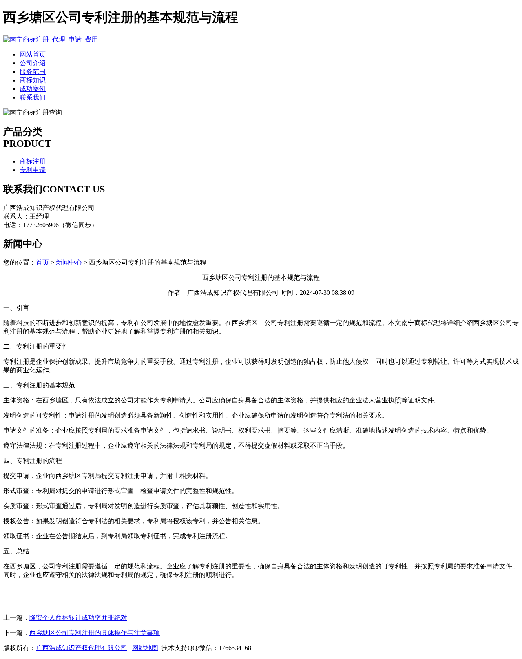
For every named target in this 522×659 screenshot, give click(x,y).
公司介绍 (33, 63)
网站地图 (145, 647)
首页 (42, 262)
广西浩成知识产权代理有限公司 (81, 647)
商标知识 (33, 80)
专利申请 (33, 169)
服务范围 (33, 71)
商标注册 (33, 161)
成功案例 (33, 88)
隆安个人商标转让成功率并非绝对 (78, 617)
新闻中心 (69, 262)
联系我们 (33, 97)
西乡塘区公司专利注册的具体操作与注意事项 (94, 632)
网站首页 (33, 54)
